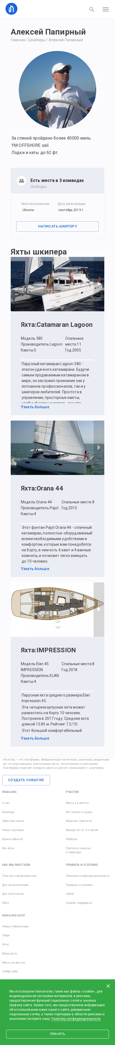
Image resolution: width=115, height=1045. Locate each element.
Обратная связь (13, 821)
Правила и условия (79, 885)
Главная (18, 40)
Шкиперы (36, 40)
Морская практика (79, 821)
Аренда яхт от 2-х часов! (82, 830)
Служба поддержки (79, 903)
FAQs (5, 903)
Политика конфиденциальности (88, 876)
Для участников (13, 894)
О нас (6, 803)
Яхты (5, 944)
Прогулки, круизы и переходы (78, 850)
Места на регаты (77, 803)
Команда (8, 812)
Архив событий (12, 839)
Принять (57, 1034)
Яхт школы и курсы (79, 812)
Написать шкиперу (57, 226)
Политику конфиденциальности (76, 1019)
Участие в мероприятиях (19, 876)
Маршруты (9, 953)
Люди (6, 935)
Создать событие (26, 780)
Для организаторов (15, 885)
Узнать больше (35, 407)
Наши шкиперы (13, 830)
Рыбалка (72, 839)
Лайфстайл (10, 971)
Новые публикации (15, 926)
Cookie (70, 894)
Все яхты (8, 848)
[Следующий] (99, 284)
